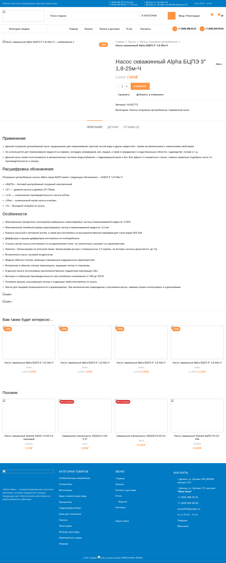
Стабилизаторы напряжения (74, 478)
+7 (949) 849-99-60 (117, 5)
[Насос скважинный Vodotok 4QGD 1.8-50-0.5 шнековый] (29, 415)
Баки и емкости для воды (73, 496)
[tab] (95, 125)
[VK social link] (217, 3)
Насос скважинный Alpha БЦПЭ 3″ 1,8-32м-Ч (141, 362)
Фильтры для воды (69, 531)
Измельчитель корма (70, 537)
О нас (119, 495)
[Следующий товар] (126, 53)
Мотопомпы (65, 490)
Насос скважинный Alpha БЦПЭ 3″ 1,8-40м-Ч (197, 362)
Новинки (63, 543)
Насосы (132, 41)
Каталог (120, 484)
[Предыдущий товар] (118, 53)
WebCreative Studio (132, 557)
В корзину (140, 86)
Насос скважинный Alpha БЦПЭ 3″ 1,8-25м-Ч (85, 362)
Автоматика (65, 502)
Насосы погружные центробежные (158, 41)
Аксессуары (65, 525)
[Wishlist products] (204, 15)
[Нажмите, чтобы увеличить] (9, 37)
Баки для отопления (70, 514)
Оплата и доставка (126, 490)
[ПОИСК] (171, 16)
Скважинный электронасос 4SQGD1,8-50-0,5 (141, 435)
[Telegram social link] (221, 3)
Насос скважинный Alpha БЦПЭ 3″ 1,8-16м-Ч (29, 362)
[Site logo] (23, 15)
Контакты (121, 507)
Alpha (219, 64)
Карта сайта (122, 521)
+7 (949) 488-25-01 (117, 2)
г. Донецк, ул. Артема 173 (156, 2)
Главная (120, 41)
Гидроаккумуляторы (70, 508)
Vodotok (29, 444)
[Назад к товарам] (122, 53)
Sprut (84, 444)
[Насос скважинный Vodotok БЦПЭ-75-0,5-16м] (197, 415)
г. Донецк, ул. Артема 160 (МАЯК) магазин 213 (166, 5)
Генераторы (65, 484)
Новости (122, 501)
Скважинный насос (179, 110)
